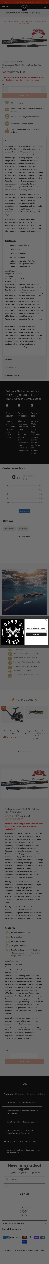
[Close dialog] (46, 620)
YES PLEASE (36, 635)
